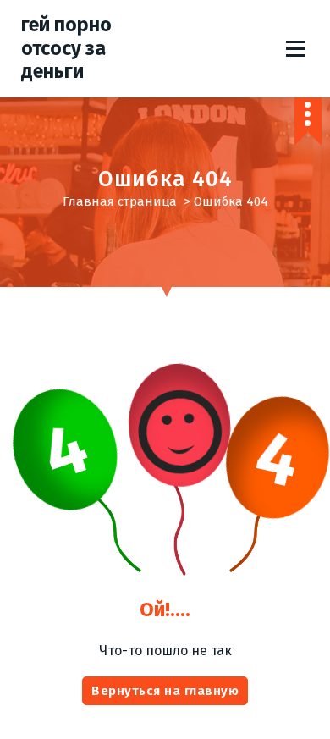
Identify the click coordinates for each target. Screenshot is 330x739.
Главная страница (120, 201)
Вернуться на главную (165, 690)
